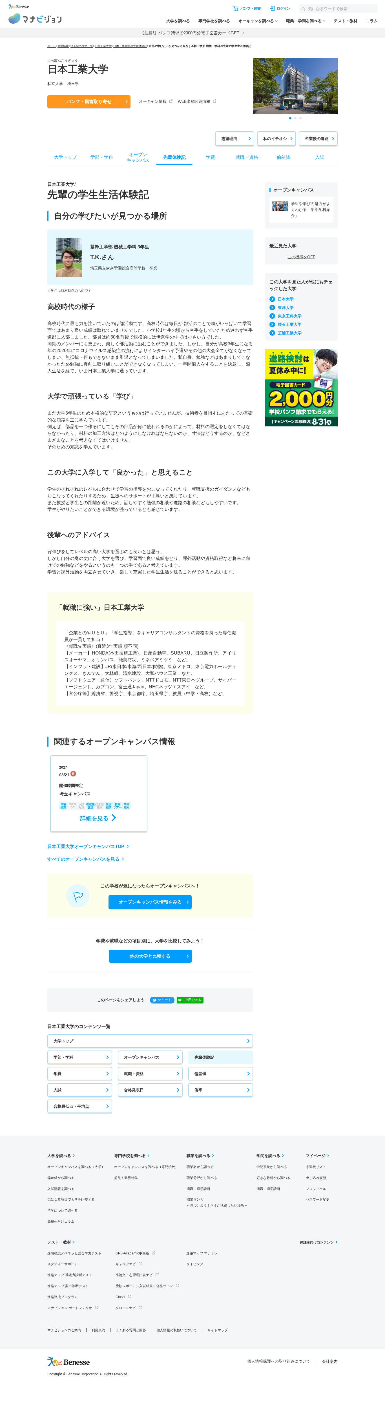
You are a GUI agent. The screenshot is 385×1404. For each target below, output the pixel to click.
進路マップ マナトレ (202, 1253)
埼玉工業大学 (290, 324)
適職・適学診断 (198, 1189)
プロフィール (316, 1189)
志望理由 (229, 138)
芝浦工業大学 (290, 333)
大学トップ (63, 1041)
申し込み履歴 (316, 1178)
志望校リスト (316, 1167)
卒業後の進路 (317, 138)
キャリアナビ (126, 1264)
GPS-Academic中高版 (132, 1253)
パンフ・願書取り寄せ (89, 101)
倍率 (198, 1090)
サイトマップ (217, 1330)
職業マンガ (217, 1202)
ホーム (51, 46)
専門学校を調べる (214, 21)
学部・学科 (63, 1057)
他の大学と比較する (150, 956)
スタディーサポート (62, 1264)
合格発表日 (134, 1090)
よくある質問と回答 (131, 1330)
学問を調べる (268, 1155)
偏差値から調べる (60, 1178)
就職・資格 (134, 1073)
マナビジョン (35, 18)
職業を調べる (198, 1155)
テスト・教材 (345, 21)
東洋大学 (286, 308)
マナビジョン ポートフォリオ (69, 1308)
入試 (57, 1090)
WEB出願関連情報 (194, 101)
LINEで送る (192, 1000)
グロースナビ (126, 1308)
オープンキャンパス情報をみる (150, 902)
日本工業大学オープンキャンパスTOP (85, 846)
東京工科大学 (290, 316)
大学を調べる (178, 21)
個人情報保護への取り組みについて (278, 1361)
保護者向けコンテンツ (317, 1242)
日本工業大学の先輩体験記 (130, 46)
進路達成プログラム (62, 1297)
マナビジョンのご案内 (64, 1330)
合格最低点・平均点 (71, 1106)
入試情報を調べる (60, 1189)
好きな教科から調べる (273, 1178)
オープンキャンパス (142, 1057)
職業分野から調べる (202, 1178)
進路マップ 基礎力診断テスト (69, 1275)
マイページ (316, 1155)
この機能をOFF (301, 257)
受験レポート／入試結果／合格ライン (144, 1286)
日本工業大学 (103, 46)
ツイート (164, 1000)
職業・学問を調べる (304, 21)
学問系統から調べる (271, 1167)
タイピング (194, 1264)
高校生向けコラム (60, 1221)
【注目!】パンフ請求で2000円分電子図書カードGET (189, 32)
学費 (57, 1073)
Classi (120, 1297)
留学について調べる (62, 1210)
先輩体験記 (204, 1057)
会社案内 (330, 1361)
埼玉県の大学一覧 (81, 46)
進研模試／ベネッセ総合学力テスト (74, 1253)
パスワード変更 (317, 1199)
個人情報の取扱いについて (176, 1330)
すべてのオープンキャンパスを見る (83, 859)
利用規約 (98, 1330)
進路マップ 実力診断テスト (68, 1286)
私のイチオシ (275, 138)
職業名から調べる (200, 1167)
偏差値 (200, 1073)
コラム (372, 21)
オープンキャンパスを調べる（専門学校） (146, 1167)
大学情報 (63, 46)
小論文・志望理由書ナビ (134, 1275)
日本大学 (286, 299)
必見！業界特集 (126, 1178)
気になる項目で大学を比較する (71, 1199)
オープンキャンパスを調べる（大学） (76, 1167)
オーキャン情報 (153, 101)
